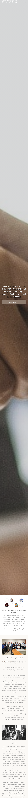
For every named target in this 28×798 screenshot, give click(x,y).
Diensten (14, 308)
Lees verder (14, 302)
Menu (23, 2)
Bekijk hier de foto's (7, 661)
